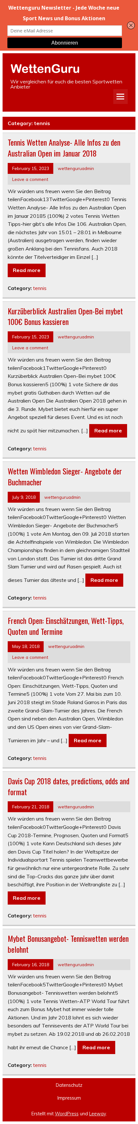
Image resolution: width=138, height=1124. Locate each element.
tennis (40, 288)
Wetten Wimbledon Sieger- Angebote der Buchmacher (65, 476)
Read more (26, 270)
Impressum (69, 1098)
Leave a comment (30, 179)
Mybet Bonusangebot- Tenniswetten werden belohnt (68, 943)
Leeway (97, 1114)
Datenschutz (69, 1085)
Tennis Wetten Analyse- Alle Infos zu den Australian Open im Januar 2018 (64, 147)
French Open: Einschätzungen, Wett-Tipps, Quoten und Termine (66, 626)
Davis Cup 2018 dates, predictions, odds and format (68, 786)
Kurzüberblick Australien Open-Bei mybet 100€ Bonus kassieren (65, 316)
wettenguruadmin (76, 168)
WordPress (67, 1114)
